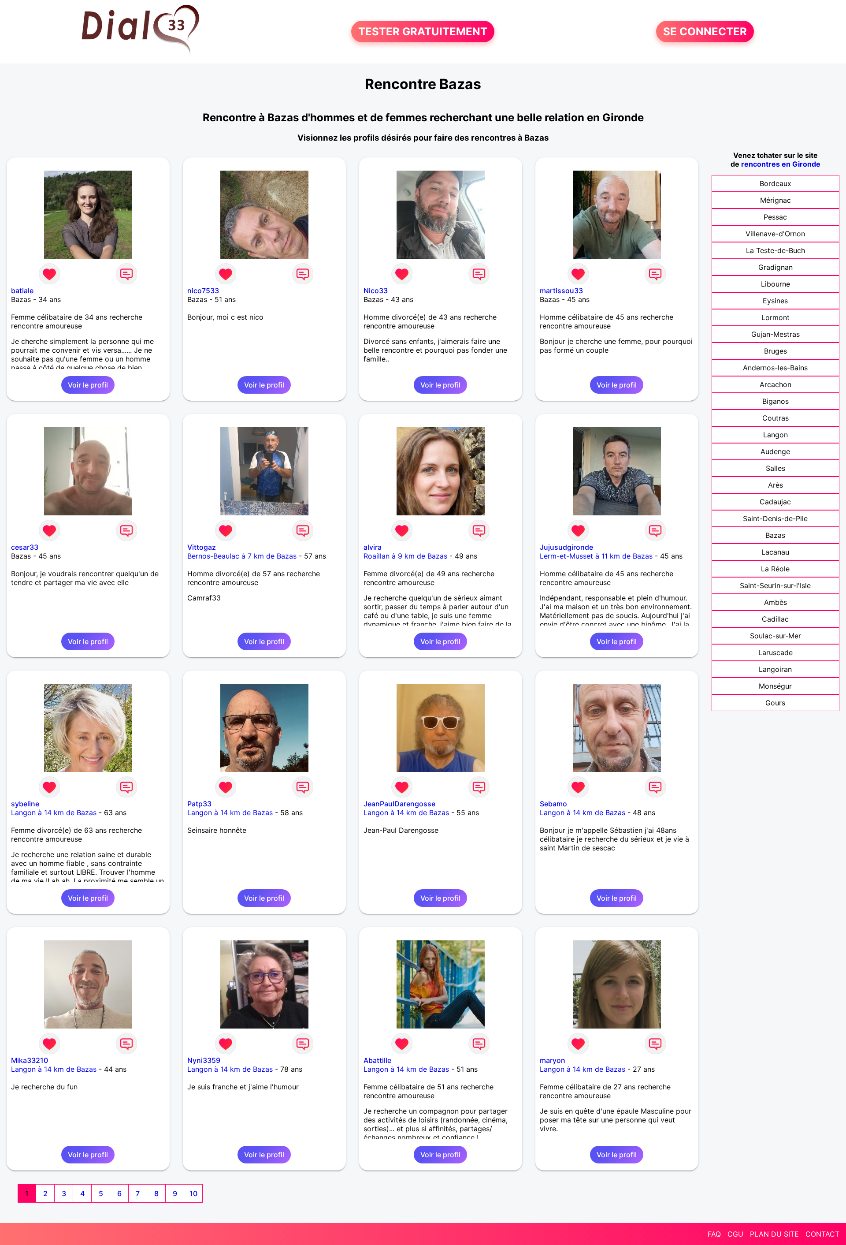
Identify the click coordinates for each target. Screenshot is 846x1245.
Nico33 (376, 290)
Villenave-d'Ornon (775, 233)
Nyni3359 (203, 1060)
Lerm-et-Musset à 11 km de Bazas (596, 556)
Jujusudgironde (566, 547)
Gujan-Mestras (775, 334)
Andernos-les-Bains (775, 367)
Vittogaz (201, 547)
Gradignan (775, 267)
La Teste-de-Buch (775, 250)
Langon (775, 434)
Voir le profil (88, 384)
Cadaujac (775, 501)
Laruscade (775, 652)
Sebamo (553, 803)
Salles (775, 468)
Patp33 (199, 803)
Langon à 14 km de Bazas (53, 812)
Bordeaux (775, 183)
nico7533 (203, 290)
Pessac (775, 216)
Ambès (775, 602)
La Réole (775, 568)
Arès (775, 485)
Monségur (775, 686)
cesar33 (24, 547)
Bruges (775, 351)
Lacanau (775, 552)
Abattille (377, 1060)
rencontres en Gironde (780, 164)
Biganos (775, 401)
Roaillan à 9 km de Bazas (405, 556)
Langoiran (775, 669)
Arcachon (775, 384)
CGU (735, 1234)
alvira (373, 547)
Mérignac (775, 200)
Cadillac (775, 619)
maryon (552, 1060)
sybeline (25, 803)
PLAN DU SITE (774, 1234)
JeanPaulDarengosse (399, 803)
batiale (22, 290)
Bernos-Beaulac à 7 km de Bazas (242, 556)
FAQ (714, 1234)
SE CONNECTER (705, 31)
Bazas (775, 535)
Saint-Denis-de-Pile (775, 518)
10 (193, 1193)
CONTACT (822, 1234)
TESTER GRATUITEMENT (422, 31)
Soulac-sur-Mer (775, 635)
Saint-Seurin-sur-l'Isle (775, 585)
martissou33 (561, 290)
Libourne (775, 284)
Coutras (775, 418)
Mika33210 (29, 1060)
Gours (775, 702)
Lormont (775, 317)
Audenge (775, 451)
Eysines (775, 300)
